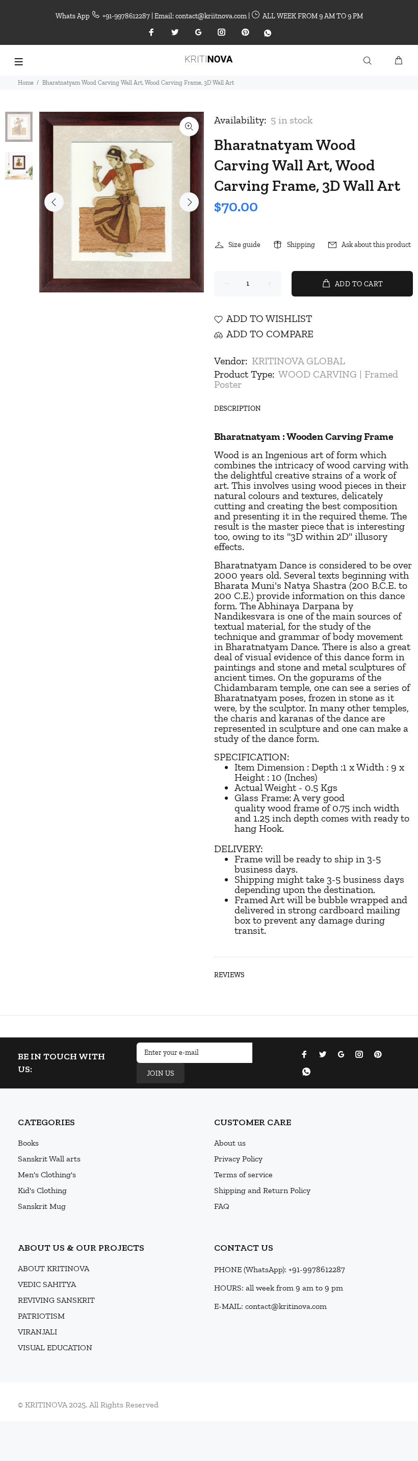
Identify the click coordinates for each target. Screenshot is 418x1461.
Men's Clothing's (47, 1174)
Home (26, 82)
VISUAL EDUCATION (55, 1347)
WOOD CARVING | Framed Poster (306, 379)
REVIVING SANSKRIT (56, 1300)
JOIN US (160, 1073)
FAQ (221, 1206)
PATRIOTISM (41, 1316)
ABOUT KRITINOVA (53, 1268)
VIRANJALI (37, 1331)
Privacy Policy (238, 1158)
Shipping (301, 244)
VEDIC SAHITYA (47, 1284)
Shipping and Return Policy (262, 1190)
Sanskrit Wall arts (49, 1158)
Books (28, 1143)
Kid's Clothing (42, 1190)
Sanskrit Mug (42, 1206)
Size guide (244, 244)
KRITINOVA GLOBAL (298, 361)
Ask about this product (376, 244)
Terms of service (243, 1174)
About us (230, 1143)
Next (189, 202)
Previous (54, 202)
